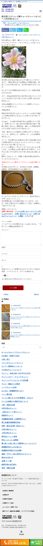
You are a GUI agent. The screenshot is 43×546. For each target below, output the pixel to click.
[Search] (40, 347)
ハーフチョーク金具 (9, 387)
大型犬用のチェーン (9, 429)
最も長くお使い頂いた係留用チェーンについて (19, 443)
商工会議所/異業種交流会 (11, 422)
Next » (36, 294)
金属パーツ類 (7, 461)
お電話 (20, 216)
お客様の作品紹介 (8, 499)
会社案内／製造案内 (8, 490)
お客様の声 (6, 494)
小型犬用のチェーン (9, 433)
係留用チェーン (7, 415)
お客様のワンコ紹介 (8, 503)
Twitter (12, 30)
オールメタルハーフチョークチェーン (16, 352)
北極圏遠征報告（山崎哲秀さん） (14, 419)
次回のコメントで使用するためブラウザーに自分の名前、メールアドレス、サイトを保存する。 (21, 270)
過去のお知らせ (7, 457)
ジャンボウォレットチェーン (12, 363)
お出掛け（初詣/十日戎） (11, 356)
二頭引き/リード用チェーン (12, 412)
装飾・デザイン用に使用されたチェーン (17, 454)
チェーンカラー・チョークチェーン (29, 34)
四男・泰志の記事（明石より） (13, 426)
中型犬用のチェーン (8, 37)
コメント (5, 230)
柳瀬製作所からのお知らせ (12, 447)
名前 (4, 247)
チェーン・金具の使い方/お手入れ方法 (16, 373)
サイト (4, 260)
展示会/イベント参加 (9, 436)
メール (5, 254)
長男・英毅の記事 (8, 468)
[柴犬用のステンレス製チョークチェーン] (17, 182)
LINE (25, 30)
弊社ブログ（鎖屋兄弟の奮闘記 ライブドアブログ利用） (19, 511)
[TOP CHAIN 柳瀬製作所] (12, 5)
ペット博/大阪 (7, 394)
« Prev (5, 294)
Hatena (19, 30)
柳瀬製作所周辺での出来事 (12, 450)
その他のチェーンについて (12, 370)
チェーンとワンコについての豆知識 (15, 380)
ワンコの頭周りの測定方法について (15, 401)
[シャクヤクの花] (14, 62)
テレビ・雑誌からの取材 (11, 384)
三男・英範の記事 (8, 405)
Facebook (4, 30)
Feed (21, 534)
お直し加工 (6, 359)
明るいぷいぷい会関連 (10, 440)
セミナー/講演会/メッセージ (12, 366)
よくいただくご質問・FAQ (10, 507)
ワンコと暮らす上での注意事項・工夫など (17, 398)
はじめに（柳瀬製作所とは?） (13, 391)
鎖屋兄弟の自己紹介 (9, 464)
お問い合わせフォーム (23, 214)
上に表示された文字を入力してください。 (17, 279)
